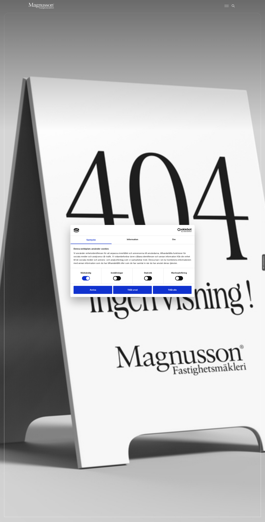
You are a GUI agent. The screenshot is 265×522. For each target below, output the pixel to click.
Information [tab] (132, 239)
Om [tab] (174, 239)
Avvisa (93, 290)
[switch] (117, 278)
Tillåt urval (133, 290)
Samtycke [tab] (91, 240)
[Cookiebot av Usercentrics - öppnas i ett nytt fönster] (179, 230)
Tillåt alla (172, 290)
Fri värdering (264, 262)
